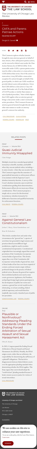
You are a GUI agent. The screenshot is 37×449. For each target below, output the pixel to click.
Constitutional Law (9, 299)
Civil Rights (6, 204)
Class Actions (21, 116)
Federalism (20, 119)
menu (32, 2)
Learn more (5, 437)
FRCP (27, 119)
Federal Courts (8, 119)
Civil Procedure (9, 116)
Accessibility (6, 420)
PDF (26, 50)
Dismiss (8, 443)
